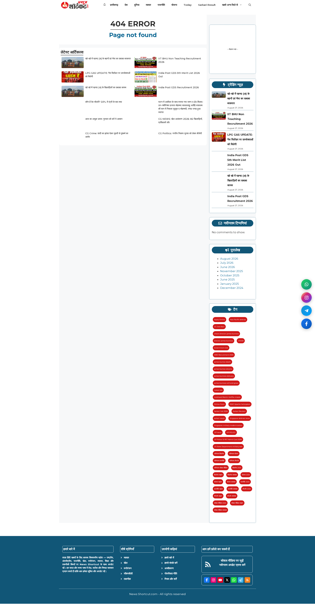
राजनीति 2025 (245, 482)
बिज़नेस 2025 (236, 468)
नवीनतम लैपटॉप (234, 461)
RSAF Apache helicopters (240, 404)
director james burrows (223, 341)
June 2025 (227, 279)
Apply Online (219, 320)
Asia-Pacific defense (238, 320)
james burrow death (222, 362)
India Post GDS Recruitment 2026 (178, 87)
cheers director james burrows (226, 334)
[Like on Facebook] (306, 324)
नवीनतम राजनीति (219, 461)
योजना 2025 (246, 475)
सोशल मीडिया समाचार (220, 510)
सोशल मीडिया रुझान (237, 503)
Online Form (219, 404)
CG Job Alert (219, 327)
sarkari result (219, 418)
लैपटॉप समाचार (231, 496)
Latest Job (218, 390)
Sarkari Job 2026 (221, 411)
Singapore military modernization (228, 425)
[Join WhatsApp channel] (306, 284)
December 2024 (231, 287)
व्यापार (148, 4)
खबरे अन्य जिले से (230, 4)
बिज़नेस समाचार (232, 475)
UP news (217, 432)
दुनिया (136, 4)
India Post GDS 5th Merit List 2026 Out (237, 160)
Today (188, 4)
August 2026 (229, 258)
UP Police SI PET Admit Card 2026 (228, 439)
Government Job (221, 348)
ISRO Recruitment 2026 (223, 355)
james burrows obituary (224, 376)
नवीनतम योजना (233, 454)
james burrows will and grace (226, 383)
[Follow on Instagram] (306, 297)
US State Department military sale (228, 446)
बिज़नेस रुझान (218, 475)
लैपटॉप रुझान (218, 496)
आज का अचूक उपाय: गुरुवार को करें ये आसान (103, 118)
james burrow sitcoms (223, 369)
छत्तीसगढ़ (114, 4)
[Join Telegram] (306, 310)
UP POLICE (231, 432)
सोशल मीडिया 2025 (220, 503)
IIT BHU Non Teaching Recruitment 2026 (240, 119)
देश (126, 4)
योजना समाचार (231, 482)
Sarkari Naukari (239, 411)
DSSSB (240, 341)
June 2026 (227, 267)
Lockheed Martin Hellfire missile (227, 397)
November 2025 (231, 271)
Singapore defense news (240, 418)
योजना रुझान (218, 482)
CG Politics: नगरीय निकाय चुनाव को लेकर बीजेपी (180, 133)
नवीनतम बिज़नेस (219, 454)
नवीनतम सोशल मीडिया (220, 468)
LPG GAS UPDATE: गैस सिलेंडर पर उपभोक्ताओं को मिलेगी (240, 139)
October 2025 (229, 275)
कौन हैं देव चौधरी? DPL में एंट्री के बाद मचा (103, 101)
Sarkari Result (207, 4)
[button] (249, 5)
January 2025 (229, 283)
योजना (174, 4)
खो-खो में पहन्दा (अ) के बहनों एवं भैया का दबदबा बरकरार (108, 58)
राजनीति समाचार (232, 489)
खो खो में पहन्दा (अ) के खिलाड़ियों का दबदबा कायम (105, 87)
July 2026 (226, 262)
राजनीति (161, 4)
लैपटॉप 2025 (246, 489)
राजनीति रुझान (218, 489)
